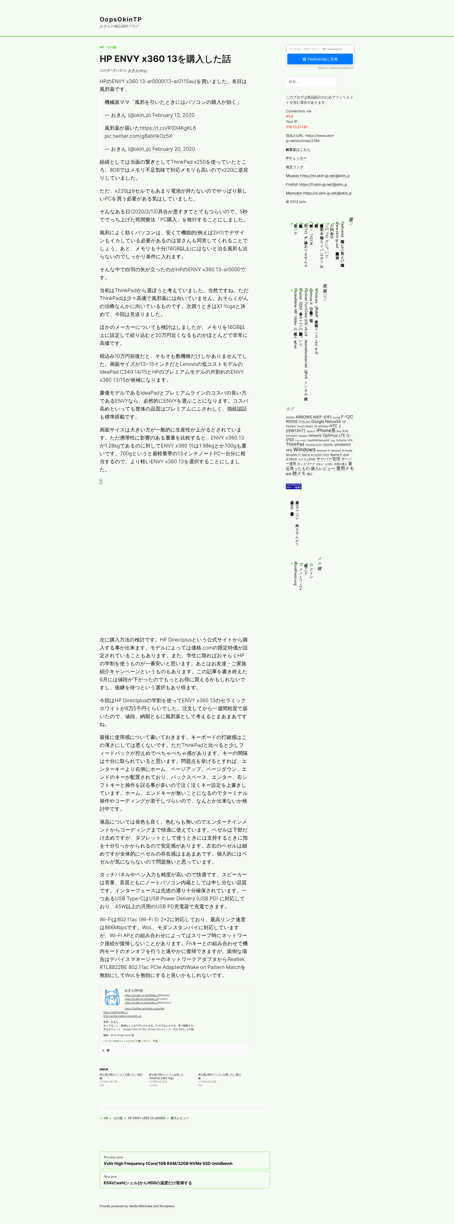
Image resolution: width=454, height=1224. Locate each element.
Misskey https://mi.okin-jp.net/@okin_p (318, 176)
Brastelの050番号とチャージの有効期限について (301, 316)
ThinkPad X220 (313, 444)
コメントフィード (301, 575)
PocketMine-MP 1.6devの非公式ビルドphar (296, 318)
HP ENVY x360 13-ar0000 (146, 1118)
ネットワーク (306, 464)
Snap (333, 440)
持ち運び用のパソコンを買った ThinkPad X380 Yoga (166, 1076)
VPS (289, 450)
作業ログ (320, 464)
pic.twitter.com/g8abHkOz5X (138, 136)
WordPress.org (296, 573)
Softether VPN (344, 440)
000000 (290, 417)
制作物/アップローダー (311, 232)
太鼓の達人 (340, 464)
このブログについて (327, 239)
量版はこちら (298, 149)
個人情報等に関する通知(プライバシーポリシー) (322, 244)
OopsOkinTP (121, 19)
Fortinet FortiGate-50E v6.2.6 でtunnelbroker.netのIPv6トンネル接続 (306, 341)
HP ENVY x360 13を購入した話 (165, 58)
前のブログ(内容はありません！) (306, 244)
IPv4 (339, 431)
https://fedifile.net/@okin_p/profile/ (145, 1008)
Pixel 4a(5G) (300, 440)
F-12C (347, 416)
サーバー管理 (328, 458)
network (315, 435)
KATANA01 (292, 435)
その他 (111, 47)
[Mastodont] (108, 1050)
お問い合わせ (332, 229)
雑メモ (299, 473)
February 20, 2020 (174, 149)
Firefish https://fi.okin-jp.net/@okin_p (316, 184)
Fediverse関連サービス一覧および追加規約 (342, 241)
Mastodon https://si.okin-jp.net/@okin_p (318, 193)
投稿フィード (306, 567)
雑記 (309, 474)
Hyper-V (310, 431)
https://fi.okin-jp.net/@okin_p (141, 998)
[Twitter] (103, 1050)
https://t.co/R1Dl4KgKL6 (168, 128)
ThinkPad (295, 444)
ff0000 (292, 421)
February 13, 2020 (174, 115)
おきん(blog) (137, 70)
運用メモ (345, 468)
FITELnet (304, 422)
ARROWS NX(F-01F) (313, 417)
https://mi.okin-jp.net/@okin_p (142, 995)
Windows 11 (293, 455)
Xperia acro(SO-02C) (315, 455)
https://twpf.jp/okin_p (115, 1012)
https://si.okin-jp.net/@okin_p (141, 1002)
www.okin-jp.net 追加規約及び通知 (337, 237)
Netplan (303, 435)
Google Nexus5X (326, 421)
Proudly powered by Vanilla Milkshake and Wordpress (137, 1206)
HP (102, 47)
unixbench (342, 444)
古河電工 (329, 464)
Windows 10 (323, 450)
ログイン (311, 569)
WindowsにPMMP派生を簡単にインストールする (316, 320)
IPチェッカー (296, 158)
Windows (304, 449)
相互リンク (295, 167)
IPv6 (345, 431)
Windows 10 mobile (341, 450)
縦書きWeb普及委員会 (292, 503)
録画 (288, 474)
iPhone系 (326, 430)
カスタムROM (306, 459)
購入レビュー (180, 1118)
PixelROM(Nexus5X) (318, 440)
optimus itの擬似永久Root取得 (311, 302)
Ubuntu (328, 444)
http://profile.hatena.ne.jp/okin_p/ (122, 1015)
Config (336, 417)
